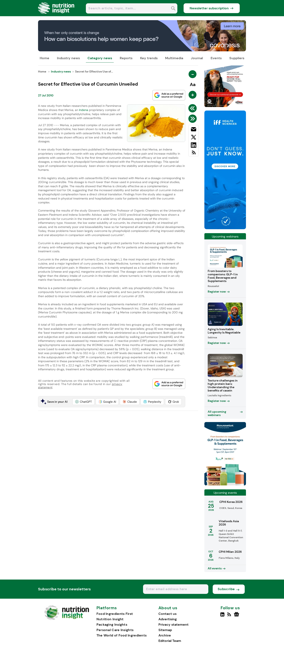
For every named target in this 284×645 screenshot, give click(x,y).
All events (215, 568)
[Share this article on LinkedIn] (193, 146)
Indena (83, 110)
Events (216, 58)
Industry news (68, 58)
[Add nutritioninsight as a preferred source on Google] (168, 95)
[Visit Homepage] (56, 15)
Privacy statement (173, 625)
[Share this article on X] (193, 138)
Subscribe (226, 589)
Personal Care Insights (115, 630)
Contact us (167, 614)
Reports (126, 58)
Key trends (149, 58)
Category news (100, 58)
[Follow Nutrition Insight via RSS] (229, 616)
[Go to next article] (193, 118)
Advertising (167, 619)
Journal (197, 58)
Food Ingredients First (114, 614)
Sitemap (165, 630)
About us (168, 608)
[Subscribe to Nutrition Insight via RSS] (193, 154)
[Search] (173, 9)
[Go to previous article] (193, 108)
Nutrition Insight (110, 619)
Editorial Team (169, 641)
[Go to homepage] (66, 619)
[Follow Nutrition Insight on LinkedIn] (222, 616)
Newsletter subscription (209, 8)
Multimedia (174, 58)
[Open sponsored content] (142, 50)
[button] (83, 401)
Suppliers (236, 58)
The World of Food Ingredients (121, 635)
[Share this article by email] (193, 130)
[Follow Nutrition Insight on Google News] (237, 616)
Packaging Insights (111, 625)
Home (44, 58)
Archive (164, 635)
